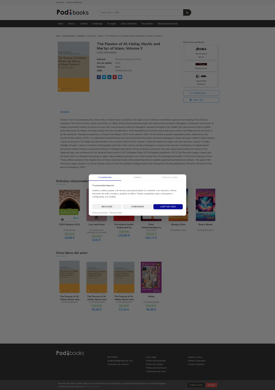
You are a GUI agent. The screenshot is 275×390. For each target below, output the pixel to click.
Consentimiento (105, 177)
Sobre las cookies (170, 177)
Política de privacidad (100, 213)
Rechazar (107, 206)
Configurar (137, 206)
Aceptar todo (168, 206)
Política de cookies (115, 213)
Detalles (137, 177)
